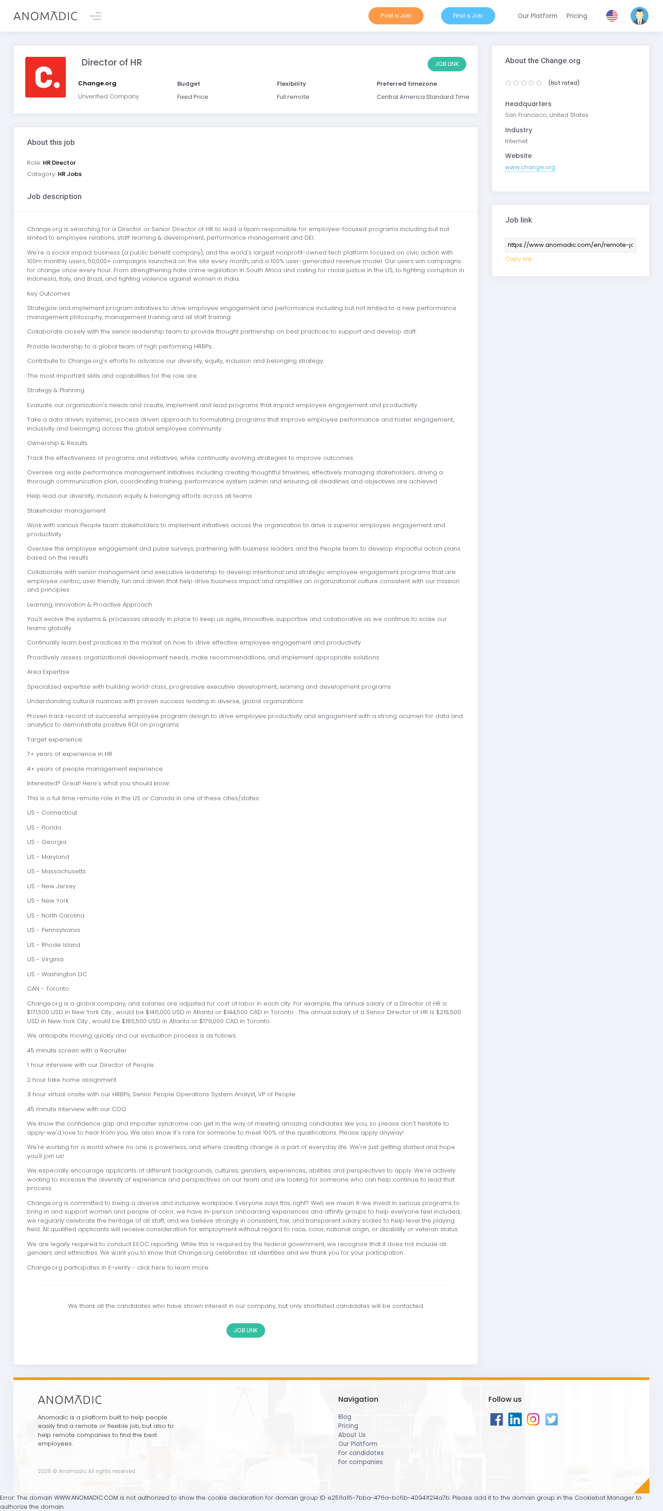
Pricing (348, 1426)
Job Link (447, 64)
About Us (352, 1435)
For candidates (361, 1453)
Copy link (518, 259)
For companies (360, 1462)
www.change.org (530, 167)
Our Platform (358, 1444)
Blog (344, 1417)
